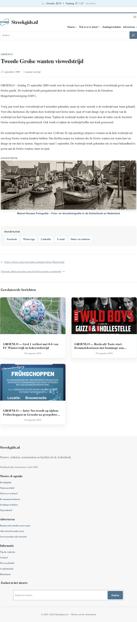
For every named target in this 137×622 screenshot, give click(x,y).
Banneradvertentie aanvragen (15, 525)
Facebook (12, 239)
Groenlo (7, 54)
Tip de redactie (7, 552)
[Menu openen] (135, 17)
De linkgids (5, 482)
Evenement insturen (10, 499)
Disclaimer (5, 574)
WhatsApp (29, 239)
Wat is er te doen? (9, 493)
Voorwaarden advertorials (13, 536)
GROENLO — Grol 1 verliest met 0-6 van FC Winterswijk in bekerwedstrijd (30, 346)
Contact (4, 557)
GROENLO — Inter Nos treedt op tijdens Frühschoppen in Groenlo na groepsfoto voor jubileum (31, 412)
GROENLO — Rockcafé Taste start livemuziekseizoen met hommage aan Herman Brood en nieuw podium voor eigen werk (103, 346)
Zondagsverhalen (9, 504)
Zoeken (115, 595)
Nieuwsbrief (6, 510)
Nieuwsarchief (7, 487)
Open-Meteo (91, 3)
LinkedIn (46, 239)
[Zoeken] (133, 35)
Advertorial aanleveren (12, 531)
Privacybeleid (7, 563)
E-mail (61, 239)
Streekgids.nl (24, 22)
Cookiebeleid (6, 568)
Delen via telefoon (80, 239)
